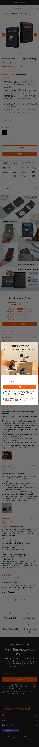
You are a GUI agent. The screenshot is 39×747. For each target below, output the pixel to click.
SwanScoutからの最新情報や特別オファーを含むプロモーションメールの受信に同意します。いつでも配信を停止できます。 (20, 393)
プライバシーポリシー (21, 398)
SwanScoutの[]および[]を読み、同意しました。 (20, 399)
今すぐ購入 (19, 387)
